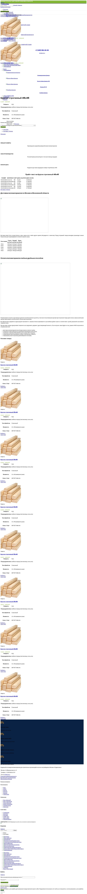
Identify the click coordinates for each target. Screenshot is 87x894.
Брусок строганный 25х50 (9, 602)
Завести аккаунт (14, 886)
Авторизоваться (4, 882)
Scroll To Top (4, 887)
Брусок (6, 15)
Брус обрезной (9, 13)
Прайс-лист (6, 816)
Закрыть (3, 829)
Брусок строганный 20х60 (9, 365)
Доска (4, 789)
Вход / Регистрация (8, 869)
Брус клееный (9, 12)
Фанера (5, 793)
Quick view (3, 387)
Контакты (5, 814)
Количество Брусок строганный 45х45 (11, 125)
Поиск (15, 830)
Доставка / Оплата (8, 131)
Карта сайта (6, 818)
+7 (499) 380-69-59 (42, 50)
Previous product (5, 16)
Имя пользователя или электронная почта (11, 877)
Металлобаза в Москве (6, 779)
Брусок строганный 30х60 (9, 507)
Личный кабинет (7, 819)
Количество (3, 122)
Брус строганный (7, 801)
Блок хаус (5, 9)
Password (3, 879)
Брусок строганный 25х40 (9, 412)
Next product (4, 41)
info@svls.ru (42, 53)
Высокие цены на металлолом (8, 777)
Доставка (5, 815)
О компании (6, 812)
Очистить (16, 124)
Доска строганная (7, 804)
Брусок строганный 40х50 (9, 696)
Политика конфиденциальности (8, 776)
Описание (5, 129)
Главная (3, 15)
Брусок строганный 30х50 (9, 460)
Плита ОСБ (6, 794)
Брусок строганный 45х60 (7, 63)
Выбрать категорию (5, 7)
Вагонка (5, 791)
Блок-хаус (5, 807)
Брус (4, 10)
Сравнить (5, 867)
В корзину (3, 127)
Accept (2, 890)
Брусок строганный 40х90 (7, 38)
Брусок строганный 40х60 (9, 649)
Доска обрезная (7, 802)
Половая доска (7, 805)
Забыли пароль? (5, 885)
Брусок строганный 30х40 (9, 554)
